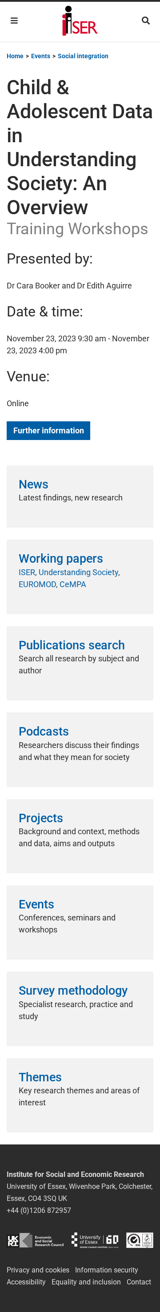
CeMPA (73, 584)
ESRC (35, 1240)
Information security (106, 1270)
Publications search (72, 645)
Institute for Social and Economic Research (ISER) (80, 22)
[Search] (145, 20)
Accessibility (26, 1282)
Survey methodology (73, 991)
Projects (41, 818)
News (33, 484)
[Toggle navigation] (14, 20)
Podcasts (44, 731)
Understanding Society (78, 572)
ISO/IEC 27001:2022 (139, 1240)
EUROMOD (37, 584)
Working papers (61, 559)
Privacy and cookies (38, 1270)
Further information (48, 430)
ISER (27, 572)
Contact (139, 1282)
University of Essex (95, 1240)
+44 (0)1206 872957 (39, 1210)
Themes (40, 1077)
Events (36, 904)
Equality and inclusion (86, 1282)
